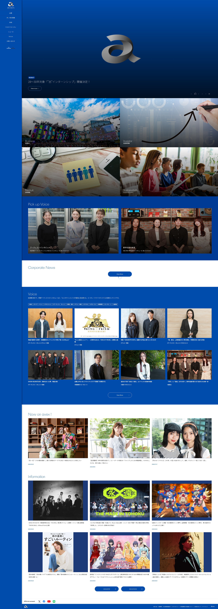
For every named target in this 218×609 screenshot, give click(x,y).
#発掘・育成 (70, 304)
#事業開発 (100, 304)
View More (120, 274)
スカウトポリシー (175, 606)
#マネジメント (47, 304)
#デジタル (85, 304)
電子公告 (155, 606)
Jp (9, 47)
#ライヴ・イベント (38, 304)
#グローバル (93, 304)
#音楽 (30, 304)
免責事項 (160, 606)
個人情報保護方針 (167, 606)
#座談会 (115, 304)
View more (34, 88)
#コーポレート (107, 304)
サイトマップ (205, 606)
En (13, 47)
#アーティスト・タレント (59, 304)
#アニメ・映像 (78, 304)
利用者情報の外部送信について (186, 606)
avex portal (106, 589)
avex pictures (133, 589)
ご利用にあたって (197, 606)
